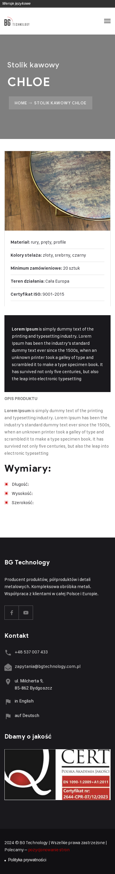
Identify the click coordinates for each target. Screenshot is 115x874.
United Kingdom (44, 3)
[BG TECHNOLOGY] (16, 21)
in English (24, 701)
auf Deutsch (27, 715)
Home (21, 103)
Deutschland (36, 3)
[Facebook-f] (12, 613)
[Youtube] (26, 613)
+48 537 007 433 (31, 652)
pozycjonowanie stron (49, 849)
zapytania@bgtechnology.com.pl (47, 666)
